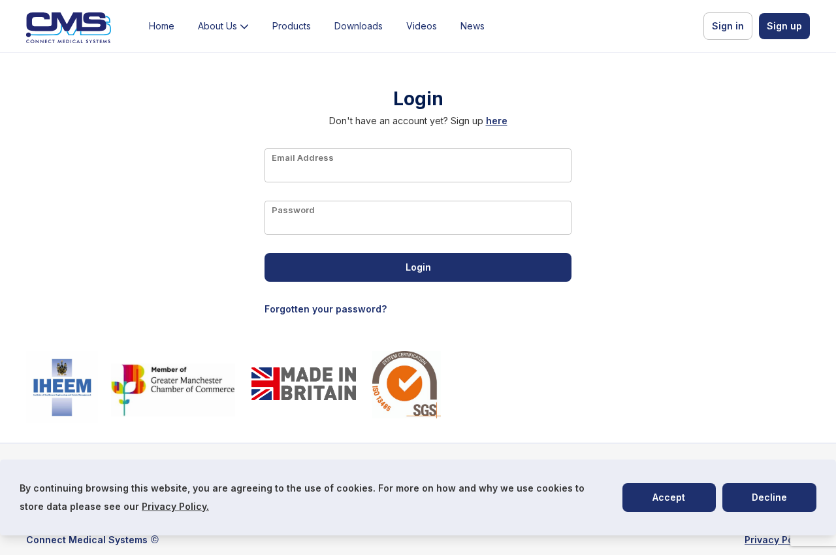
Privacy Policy (777, 540)
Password (293, 209)
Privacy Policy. (175, 506)
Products (291, 25)
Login (418, 267)
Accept (668, 497)
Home (161, 25)
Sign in (728, 25)
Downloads (358, 25)
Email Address (303, 157)
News (472, 25)
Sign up (784, 25)
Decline (769, 497)
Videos (421, 25)
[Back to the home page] (68, 28)
